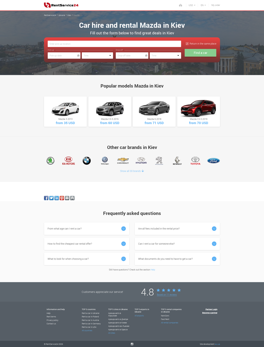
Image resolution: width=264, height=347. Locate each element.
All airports (139, 315)
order (215, 5)
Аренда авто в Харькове (114, 314)
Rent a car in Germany (91, 323)
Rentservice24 (50, 15)
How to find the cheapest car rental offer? (70, 243)
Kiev (69, 15)
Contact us (51, 323)
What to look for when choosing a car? (68, 258)
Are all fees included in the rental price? (159, 228)
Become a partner (209, 312)
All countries (87, 330)
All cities (111, 333)
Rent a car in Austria (90, 320)
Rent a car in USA (89, 327)
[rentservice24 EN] (61, 5)
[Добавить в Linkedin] (56, 198)
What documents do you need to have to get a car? (165, 258)
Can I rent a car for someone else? (156, 243)
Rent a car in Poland (90, 316)
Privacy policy (52, 320)
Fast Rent (165, 319)
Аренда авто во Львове (118, 326)
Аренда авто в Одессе (118, 329)
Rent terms (51, 316)
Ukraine (62, 15)
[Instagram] (132, 344)
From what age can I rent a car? (65, 228)
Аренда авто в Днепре (118, 319)
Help (153, 269)
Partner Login (211, 309)
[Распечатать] (67, 198)
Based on (167, 294)
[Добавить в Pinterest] (62, 198)
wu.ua (217, 344)
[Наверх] (72, 198)
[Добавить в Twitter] (51, 198)
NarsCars (165, 315)
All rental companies (169, 322)
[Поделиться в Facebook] (46, 198)
